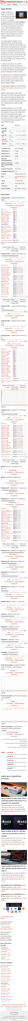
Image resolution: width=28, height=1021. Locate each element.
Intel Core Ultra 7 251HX (5, 538)
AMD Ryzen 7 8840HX (5, 537)
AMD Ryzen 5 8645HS (5, 369)
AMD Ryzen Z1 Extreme (5, 214)
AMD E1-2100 (3, 209)
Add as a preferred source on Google (15, 904)
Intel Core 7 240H (4, 211)
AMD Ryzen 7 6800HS (5, 428)
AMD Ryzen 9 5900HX (5, 365)
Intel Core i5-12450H (5, 288)
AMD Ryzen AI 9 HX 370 (5, 516)
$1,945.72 (10, 756)
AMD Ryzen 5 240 (4, 359)
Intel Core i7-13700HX (6, 980)
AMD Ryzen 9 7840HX (5, 518)
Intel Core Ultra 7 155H (5, 234)
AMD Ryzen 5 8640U (5, 287)
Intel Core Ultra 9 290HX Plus (6, 240)
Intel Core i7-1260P (4, 441)
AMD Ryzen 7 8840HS (5, 358)
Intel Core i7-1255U (4, 277)
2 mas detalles (8, 205)
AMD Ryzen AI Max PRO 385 (6, 524)
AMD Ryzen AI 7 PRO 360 (6, 351)
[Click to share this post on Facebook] (7, 908)
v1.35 (2, 772)
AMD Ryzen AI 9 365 (5, 990)
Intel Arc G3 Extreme (5, 222)
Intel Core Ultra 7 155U (5, 275)
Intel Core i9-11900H (5, 355)
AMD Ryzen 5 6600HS (5, 434)
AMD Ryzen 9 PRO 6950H (6, 267)
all (12, 249)
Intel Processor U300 (5, 268)
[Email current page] (19, 911)
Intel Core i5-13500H (5, 217)
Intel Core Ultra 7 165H (5, 226)
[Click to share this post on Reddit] (23, 908)
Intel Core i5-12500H (5, 292)
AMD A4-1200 (3, 423)
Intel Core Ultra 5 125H (5, 283)
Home (8, 4)
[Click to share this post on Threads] (11, 908)
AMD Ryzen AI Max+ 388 (5, 527)
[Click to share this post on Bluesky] (15, 908)
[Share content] (4, 909)
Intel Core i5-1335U (4, 290)
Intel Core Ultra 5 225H (5, 221)
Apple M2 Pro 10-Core (5, 279)
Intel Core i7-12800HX (5, 510)
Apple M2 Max (4, 948)
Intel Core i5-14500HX (6, 976)
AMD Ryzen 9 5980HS (5, 362)
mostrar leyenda (23, 405)
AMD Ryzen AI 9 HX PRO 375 (6, 521)
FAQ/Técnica (8, 1006)
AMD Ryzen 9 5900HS (5, 352)
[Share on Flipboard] (12, 911)
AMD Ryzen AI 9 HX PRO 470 (6, 517)
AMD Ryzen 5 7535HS (5, 432)
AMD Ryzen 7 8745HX (6, 973)
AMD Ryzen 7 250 (4, 219)
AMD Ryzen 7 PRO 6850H (6, 367)
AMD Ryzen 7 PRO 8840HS (6, 227)
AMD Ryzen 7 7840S (5, 238)
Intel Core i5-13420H (5, 294)
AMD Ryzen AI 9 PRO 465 (6, 996)
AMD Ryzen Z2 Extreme (5, 360)
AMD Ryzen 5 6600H (5, 435)
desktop (13, 250)
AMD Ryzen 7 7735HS (5, 372)
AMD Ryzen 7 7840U (5, 284)
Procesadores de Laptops (17, 1006)
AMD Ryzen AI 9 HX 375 (5, 535)
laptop (16, 249)
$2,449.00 (10, 752)
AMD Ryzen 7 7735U (5, 427)
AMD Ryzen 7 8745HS (5, 218)
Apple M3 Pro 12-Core (6, 970)
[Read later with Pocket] (8, 911)
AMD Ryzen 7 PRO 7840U (6, 371)
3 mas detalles (8, 581)
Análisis (15, 4)
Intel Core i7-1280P (4, 291)
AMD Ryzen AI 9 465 (5, 993)
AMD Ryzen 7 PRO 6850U (6, 442)
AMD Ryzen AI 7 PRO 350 (6, 212)
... (26, 4)
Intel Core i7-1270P (4, 271)
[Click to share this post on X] (19, 908)
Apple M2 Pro (3, 228)
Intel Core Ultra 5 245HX (6, 999)
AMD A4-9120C (4, 508)
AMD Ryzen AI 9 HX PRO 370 (6, 511)
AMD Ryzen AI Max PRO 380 (6, 230)
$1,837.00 (10, 760)
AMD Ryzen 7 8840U (5, 270)
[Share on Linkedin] (16, 911)
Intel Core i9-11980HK (5, 353)
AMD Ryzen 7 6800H (5, 368)
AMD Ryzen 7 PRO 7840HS (6, 235)
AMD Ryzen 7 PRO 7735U (6, 447)
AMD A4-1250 (3, 349)
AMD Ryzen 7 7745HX (5, 520)
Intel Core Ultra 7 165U (5, 278)
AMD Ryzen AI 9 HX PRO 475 (6, 514)
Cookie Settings (14, 1012)
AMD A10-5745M (4, 265)
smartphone (23, 249)
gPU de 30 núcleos (8, 88)
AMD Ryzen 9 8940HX (5, 531)
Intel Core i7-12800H (5, 215)
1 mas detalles (8, 483)
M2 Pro (10, 77)
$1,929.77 (10, 768)
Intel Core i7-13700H (5, 237)
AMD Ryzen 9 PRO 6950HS (6, 451)
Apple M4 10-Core (4, 526)
